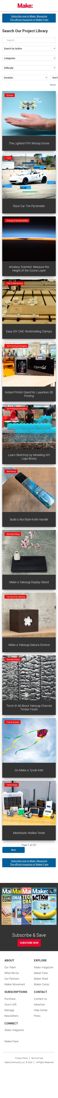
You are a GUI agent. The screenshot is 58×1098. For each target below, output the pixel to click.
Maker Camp (41, 984)
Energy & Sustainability (17, 220)
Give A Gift (10, 1004)
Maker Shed (41, 978)
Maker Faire (41, 973)
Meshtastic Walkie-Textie (29, 833)
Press (37, 1016)
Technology (12, 784)
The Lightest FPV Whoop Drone (29, 143)
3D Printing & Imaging (17, 346)
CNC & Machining (15, 283)
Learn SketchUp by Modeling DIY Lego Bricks (29, 456)
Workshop (11, 471)
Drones (10, 95)
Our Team (10, 967)
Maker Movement (14, 984)
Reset (53, 84)
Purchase (9, 999)
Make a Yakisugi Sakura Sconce (29, 645)
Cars (9, 157)
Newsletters (11, 1016)
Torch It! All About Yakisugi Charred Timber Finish (29, 707)
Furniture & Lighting (16, 596)
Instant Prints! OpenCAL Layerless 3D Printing (29, 394)
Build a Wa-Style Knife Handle (29, 519)
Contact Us (40, 999)
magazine (43, 967)
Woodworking (13, 534)
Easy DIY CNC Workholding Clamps (29, 331)
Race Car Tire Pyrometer (29, 206)
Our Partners (11, 978)
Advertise (39, 1004)
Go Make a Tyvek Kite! (29, 770)
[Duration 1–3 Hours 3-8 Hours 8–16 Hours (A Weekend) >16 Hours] (25, 77)
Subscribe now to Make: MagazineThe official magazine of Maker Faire (29, 18)
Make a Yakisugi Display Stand (29, 582)
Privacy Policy (21, 1058)
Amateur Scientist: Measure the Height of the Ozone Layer (29, 268)
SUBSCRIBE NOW (29, 942)
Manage (9, 1010)
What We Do (11, 973)
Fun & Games (13, 722)
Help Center (41, 1010)
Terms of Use (37, 1058)
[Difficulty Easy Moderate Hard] (29, 67)
